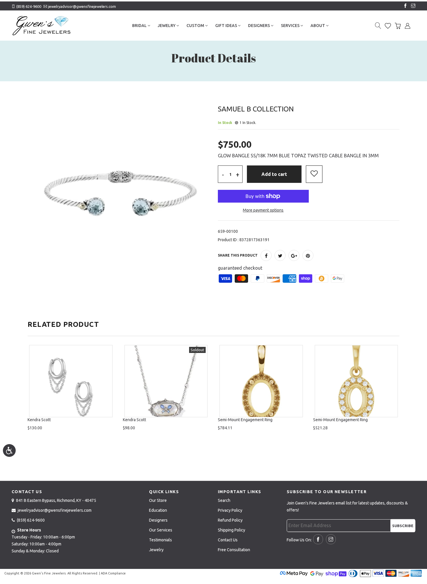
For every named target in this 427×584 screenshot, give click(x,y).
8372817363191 (254, 239)
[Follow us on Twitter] (280, 255)
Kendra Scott (39, 419)
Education (158, 510)
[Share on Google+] (293, 255)
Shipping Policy (231, 530)
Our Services (160, 530)
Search (224, 500)
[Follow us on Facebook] (404, 6)
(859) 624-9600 (28, 6)
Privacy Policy (230, 510)
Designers (259, 25)
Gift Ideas (226, 25)
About (318, 25)
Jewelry (167, 25)
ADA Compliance (113, 573)
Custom (195, 25)
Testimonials (160, 540)
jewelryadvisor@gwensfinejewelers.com (82, 6)
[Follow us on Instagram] (411, 6)
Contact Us (228, 540)
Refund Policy (230, 520)
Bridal (140, 25)
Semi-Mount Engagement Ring (245, 419)
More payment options (263, 210)
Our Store (158, 500)
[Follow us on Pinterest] (307, 255)
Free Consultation (234, 549)
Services (290, 25)
